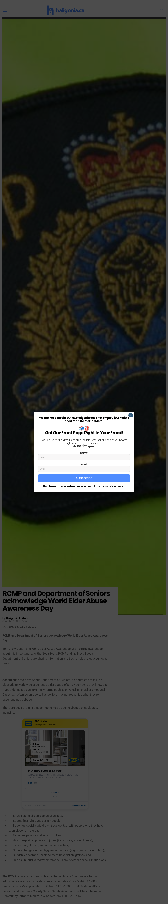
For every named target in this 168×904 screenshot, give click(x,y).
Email (84, 464)
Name (84, 452)
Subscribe (84, 478)
